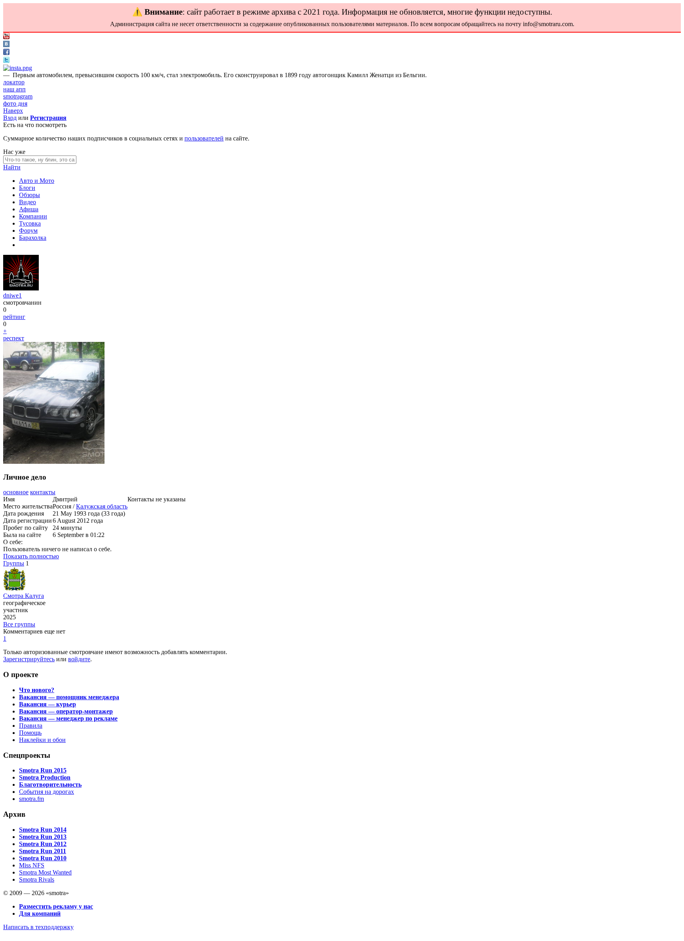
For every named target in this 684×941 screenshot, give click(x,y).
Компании (33, 216)
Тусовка (30, 223)
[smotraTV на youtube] (6, 37)
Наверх (13, 110)
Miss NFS (31, 865)
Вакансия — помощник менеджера (69, 697)
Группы (13, 563)
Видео (27, 202)
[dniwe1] (21, 288)
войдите (79, 659)
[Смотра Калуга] (14, 588)
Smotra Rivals (36, 879)
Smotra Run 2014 (42, 829)
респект (13, 338)
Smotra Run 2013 (42, 836)
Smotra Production (44, 777)
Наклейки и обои (42, 739)
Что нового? (36, 690)
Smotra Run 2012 (42, 843)
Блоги (27, 187)
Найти (12, 167)
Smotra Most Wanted (45, 872)
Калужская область (101, 506)
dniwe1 (12, 295)
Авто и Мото (36, 180)
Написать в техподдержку (38, 927)
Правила (30, 725)
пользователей (204, 138)
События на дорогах (46, 791)
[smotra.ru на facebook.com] (6, 52)
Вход (10, 117)
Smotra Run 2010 (42, 858)
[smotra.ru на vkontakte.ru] (6, 45)
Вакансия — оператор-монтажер (66, 711)
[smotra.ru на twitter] (6, 60)
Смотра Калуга (23, 595)
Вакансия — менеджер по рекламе (68, 718)
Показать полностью (31, 556)
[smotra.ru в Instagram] (17, 68)
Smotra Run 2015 (42, 770)
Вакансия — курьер (47, 704)
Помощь (30, 732)
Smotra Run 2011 (42, 851)
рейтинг (14, 316)
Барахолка (32, 237)
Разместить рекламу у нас (56, 906)
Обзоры (29, 195)
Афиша (28, 209)
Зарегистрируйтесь (29, 659)
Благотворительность (50, 784)
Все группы (19, 624)
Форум (28, 230)
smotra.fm (31, 798)
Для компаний (40, 913)
